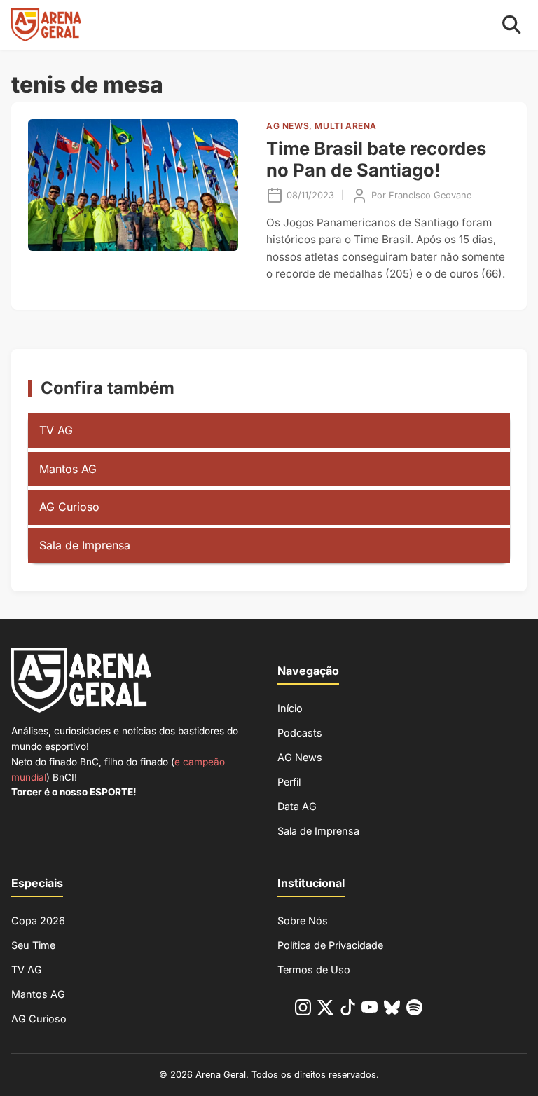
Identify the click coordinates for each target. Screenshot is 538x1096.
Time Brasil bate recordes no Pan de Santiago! (376, 159)
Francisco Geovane (430, 195)
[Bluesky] (392, 1010)
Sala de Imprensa (84, 545)
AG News (299, 757)
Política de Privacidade (330, 945)
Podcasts (299, 733)
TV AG (56, 430)
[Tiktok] (348, 1010)
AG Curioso (69, 507)
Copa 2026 (38, 920)
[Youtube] (369, 1010)
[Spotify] (414, 1010)
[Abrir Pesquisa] (512, 25)
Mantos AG (68, 469)
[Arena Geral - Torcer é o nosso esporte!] (46, 24)
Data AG (297, 806)
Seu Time (33, 945)
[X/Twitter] (325, 1010)
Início (290, 708)
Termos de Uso (313, 969)
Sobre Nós (302, 920)
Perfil (289, 782)
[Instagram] (303, 1010)
